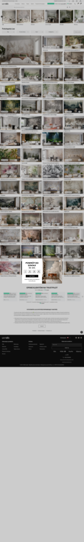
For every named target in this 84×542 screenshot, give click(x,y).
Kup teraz (32, 276)
